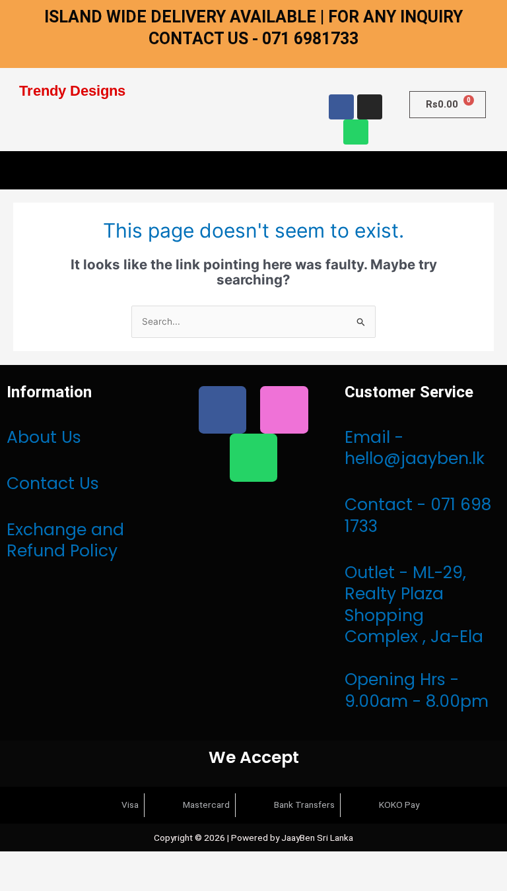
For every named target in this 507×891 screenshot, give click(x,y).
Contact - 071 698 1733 (418, 515)
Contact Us (53, 483)
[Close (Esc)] (137, 862)
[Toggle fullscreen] (58, 862)
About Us (44, 437)
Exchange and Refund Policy (65, 540)
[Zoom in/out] (18, 862)
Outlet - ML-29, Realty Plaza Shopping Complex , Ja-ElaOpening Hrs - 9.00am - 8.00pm (417, 637)
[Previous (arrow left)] (18, 882)
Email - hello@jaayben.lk (415, 448)
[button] (253, 170)
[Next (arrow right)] (58, 882)
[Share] (97, 862)
